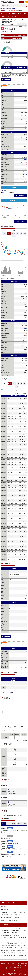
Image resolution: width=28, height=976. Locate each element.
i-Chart (24, 965)
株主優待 (14, 38)
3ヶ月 (8, 233)
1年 (17, 233)
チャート (8, 35)
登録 (26, 2)
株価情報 (3, 35)
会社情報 (3, 963)
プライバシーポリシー (12, 965)
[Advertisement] (14, 889)
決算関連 (14, 823)
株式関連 (19, 823)
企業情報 (19, 35)
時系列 (14, 35)
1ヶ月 (3, 233)
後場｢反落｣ (5, 906)
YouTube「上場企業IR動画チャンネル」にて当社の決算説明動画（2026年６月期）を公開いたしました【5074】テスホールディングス (14, 945)
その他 (24, 823)
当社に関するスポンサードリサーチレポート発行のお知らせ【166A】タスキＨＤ (14, 952)
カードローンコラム (11, 967)
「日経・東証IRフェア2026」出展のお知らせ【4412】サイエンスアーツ (14, 957)
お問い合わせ (24, 963)
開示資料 (19, 38)
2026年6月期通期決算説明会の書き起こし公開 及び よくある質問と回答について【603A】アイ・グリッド (14, 938)
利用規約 (5, 965)
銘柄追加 (20, 24)
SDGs (24, 35)
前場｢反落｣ (5, 909)
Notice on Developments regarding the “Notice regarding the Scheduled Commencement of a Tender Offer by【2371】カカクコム (14, 930)
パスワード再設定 (16, 963)
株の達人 (20, 965)
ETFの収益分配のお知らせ (9, 843)
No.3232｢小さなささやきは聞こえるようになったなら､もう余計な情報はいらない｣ (13, 913)
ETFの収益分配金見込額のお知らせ (11, 849)
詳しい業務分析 (20, 195)
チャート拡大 (20, 221)
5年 (25, 233)
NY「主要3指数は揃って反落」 (10, 920)
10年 (14, 236)
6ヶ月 (13, 233)
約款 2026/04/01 (6, 838)
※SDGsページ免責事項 (7, 692)
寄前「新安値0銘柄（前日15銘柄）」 (12, 917)
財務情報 (3, 38)
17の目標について (23, 675)
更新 (25, 24)
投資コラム (19, 967)
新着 (3, 823)
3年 (21, 233)
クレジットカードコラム (14, 970)
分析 (8, 38)
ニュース (8, 823)
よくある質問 (9, 963)
